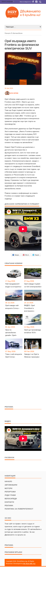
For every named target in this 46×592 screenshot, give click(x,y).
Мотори (8, 488)
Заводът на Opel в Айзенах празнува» (32, 355)
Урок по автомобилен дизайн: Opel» (11, 332)
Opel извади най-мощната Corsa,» (12, 306)
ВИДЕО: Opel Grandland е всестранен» (29, 308)
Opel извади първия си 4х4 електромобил (32, 285)
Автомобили (17, 33)
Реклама (9, 505)
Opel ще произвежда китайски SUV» (32, 331)
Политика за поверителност (19, 509)
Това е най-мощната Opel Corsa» (13, 355)
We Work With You (29, 563)
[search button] (40, 2)
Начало (8, 33)
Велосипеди (11, 499)
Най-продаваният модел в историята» (13, 285)
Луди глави (10, 495)
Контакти (9, 502)
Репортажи (10, 492)
